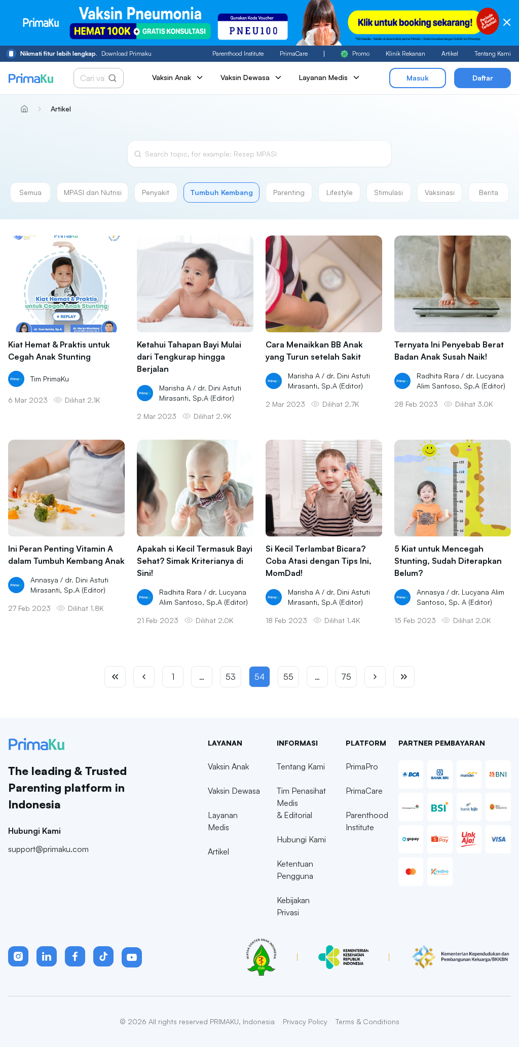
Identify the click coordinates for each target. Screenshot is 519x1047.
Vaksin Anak (228, 766)
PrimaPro (362, 766)
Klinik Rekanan (405, 53)
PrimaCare (294, 53)
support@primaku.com (48, 849)
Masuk (417, 77)
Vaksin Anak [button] (171, 77)
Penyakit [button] (155, 192)
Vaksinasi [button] (440, 192)
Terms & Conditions (367, 1021)
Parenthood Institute (238, 53)
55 (288, 677)
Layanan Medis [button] (323, 77)
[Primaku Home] (30, 78)
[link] (58, 109)
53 (231, 677)
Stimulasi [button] (388, 192)
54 (259, 677)
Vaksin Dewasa (234, 791)
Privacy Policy (305, 1021)
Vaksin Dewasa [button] (245, 77)
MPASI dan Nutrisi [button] (93, 192)
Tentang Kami (492, 53)
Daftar (482, 77)
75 (346, 677)
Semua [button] (30, 192)
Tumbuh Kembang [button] (221, 192)
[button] (18, 956)
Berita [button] (488, 192)
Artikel (449, 53)
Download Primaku (86, 53)
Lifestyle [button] (339, 192)
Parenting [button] (289, 192)
